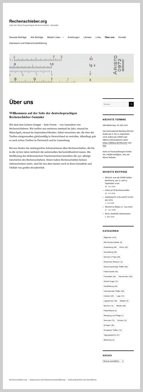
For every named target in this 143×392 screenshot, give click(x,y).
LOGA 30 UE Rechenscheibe (117, 190)
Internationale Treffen (114, 291)
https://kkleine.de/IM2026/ (115, 143)
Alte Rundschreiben (113, 242)
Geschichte (125, 276)
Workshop (109, 339)
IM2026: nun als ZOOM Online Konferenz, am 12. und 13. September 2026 (118, 180)
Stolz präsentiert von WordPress (82, 380)
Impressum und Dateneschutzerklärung (47, 380)
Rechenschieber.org (28, 21)
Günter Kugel (111, 281)
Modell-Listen (54, 37)
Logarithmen (110, 300)
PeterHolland (110, 310)
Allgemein (110, 237)
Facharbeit (110, 276)
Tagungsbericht (112, 335)
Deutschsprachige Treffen (116, 266)
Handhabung (110, 286)
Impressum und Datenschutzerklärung (28, 43)
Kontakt (122, 37)
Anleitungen (74, 37)
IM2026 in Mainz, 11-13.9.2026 (119, 207)
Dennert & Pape (112, 256)
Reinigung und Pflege (113, 315)
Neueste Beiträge (18, 37)
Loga (120, 296)
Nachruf (109, 305)
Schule (122, 320)
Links (98, 37)
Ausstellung (110, 252)
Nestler (121, 305)
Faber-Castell (111, 271)
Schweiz (109, 325)
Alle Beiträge (36, 37)
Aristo (123, 247)
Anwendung (110, 247)
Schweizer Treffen (113, 330)
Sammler (109, 320)
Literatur (88, 37)
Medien (124, 300)
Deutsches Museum (113, 261)
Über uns (110, 37)
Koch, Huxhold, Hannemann (118, 214)
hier (104, 146)
